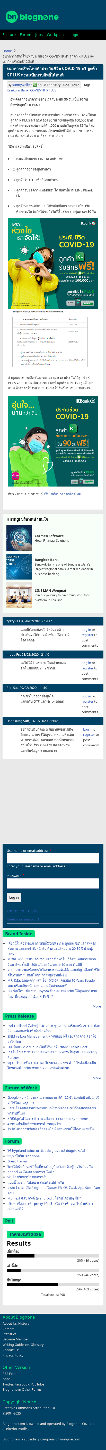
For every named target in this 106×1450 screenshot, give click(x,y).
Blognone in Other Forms (22, 1389)
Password (14, 875)
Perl (9, 687)
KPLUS (51, 90)
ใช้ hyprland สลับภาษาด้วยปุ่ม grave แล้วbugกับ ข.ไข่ (46, 1150)
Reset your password (23, 919)
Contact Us (11, 1349)
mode (10, 654)
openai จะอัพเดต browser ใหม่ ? (30, 1171)
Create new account (22, 910)
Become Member (16, 1339)
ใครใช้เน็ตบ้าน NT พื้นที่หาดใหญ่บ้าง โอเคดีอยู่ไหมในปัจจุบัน (50, 1166)
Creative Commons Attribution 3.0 (29, 1407)
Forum (25, 34)
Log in (86, 629)
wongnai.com (69, 1439)
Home (7, 50)
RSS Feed (9, 1373)
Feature (9, 34)
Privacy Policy (13, 1355)
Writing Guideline (16, 1344)
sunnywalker (22, 84)
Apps (6, 1378)
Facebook (21, 1384)
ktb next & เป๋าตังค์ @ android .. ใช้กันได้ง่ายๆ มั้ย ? (44, 1198)
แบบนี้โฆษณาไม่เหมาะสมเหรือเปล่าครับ (35, 1182)
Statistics (9, 1334)
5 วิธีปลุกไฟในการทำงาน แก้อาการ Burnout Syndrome (47, 1118)
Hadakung (14, 720)
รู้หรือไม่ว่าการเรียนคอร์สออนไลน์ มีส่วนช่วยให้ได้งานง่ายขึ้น (50, 1129)
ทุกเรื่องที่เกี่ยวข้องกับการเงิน (27, 1177)
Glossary (37, 1344)
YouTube (37, 1384)
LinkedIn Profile (16, 1428)
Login (74, 34)
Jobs (39, 34)
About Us (10, 1323)
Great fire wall (17, 1161)
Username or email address (27, 850)
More (97, 1006)
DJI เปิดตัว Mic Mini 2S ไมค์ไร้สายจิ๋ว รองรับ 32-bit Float (47, 1047)
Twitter (8, 1384)
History (23, 1323)
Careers (8, 1328)
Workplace (56, 34)
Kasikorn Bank (18, 90)
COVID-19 (37, 90)
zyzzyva (12, 621)
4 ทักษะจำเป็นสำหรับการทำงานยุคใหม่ (34, 1124)
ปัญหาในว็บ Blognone (23, 1156)
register (87, 634)
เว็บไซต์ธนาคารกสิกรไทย (62, 494)
